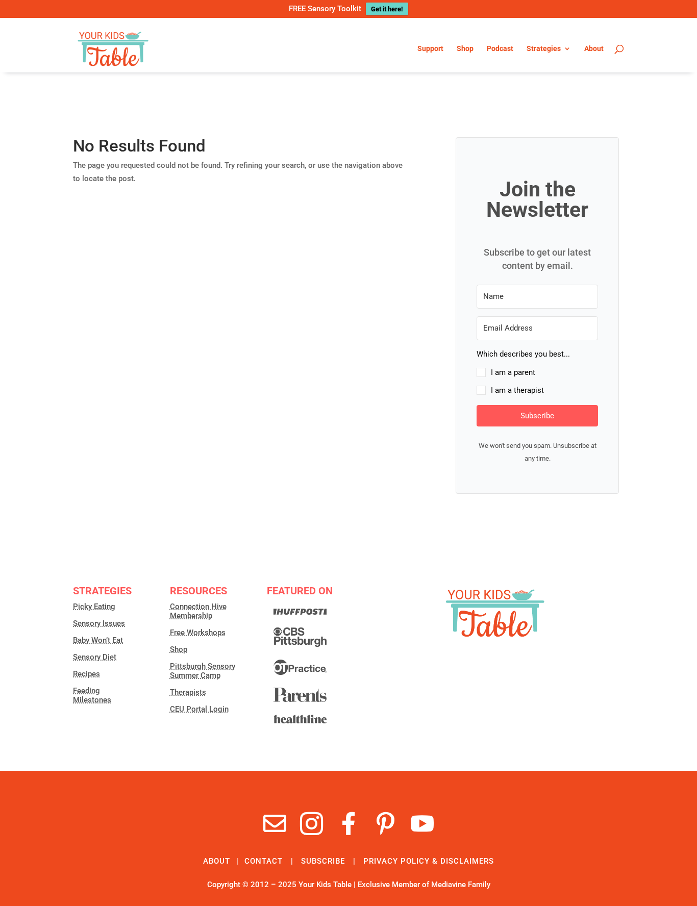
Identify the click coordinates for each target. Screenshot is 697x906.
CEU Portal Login (199, 709)
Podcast (500, 49)
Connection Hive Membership (198, 611)
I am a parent (513, 372)
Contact (263, 861)
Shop (465, 49)
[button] (537, 372)
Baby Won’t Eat (98, 640)
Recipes (86, 673)
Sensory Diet (94, 657)
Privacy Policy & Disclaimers (428, 861)
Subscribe (323, 861)
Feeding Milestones (92, 695)
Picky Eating (94, 606)
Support (430, 49)
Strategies (544, 49)
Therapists (188, 692)
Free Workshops (198, 632)
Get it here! (387, 9)
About (594, 49)
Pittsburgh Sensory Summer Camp (202, 671)
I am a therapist (517, 390)
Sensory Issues (99, 623)
